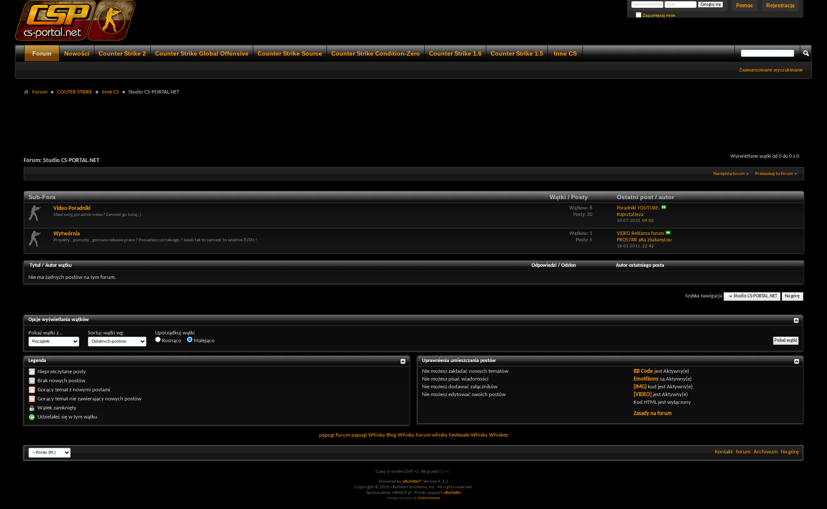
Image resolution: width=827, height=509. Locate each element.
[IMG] (640, 387)
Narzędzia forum (729, 174)
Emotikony (646, 379)
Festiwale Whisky (468, 435)
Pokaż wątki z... (45, 333)
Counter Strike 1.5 (517, 53)
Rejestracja (780, 6)
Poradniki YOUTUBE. (638, 208)
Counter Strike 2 (122, 53)
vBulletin (452, 492)
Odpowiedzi (544, 265)
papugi (327, 435)
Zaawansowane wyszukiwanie (771, 69)
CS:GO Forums (428, 498)
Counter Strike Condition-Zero (375, 53)
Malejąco (204, 340)
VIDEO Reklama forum (640, 233)
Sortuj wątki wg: (106, 333)
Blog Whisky (400, 435)
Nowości (77, 53)
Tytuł (35, 265)
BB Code (643, 371)
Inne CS (565, 53)
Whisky (376, 435)
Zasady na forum (653, 413)
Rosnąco (171, 340)
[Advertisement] (413, 117)
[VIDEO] (643, 394)
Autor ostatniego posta (640, 265)
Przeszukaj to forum (774, 174)
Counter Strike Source (290, 53)
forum (743, 452)
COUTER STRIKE (74, 92)
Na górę (792, 296)
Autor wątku (58, 265)
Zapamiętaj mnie (658, 15)
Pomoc (744, 6)
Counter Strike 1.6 (455, 53)
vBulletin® (412, 481)
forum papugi (351, 435)
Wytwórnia (66, 234)
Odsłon (568, 265)
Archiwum (765, 452)
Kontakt (724, 452)
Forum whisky (432, 435)
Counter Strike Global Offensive (202, 53)
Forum (41, 53)
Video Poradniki (71, 208)
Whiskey (498, 435)
